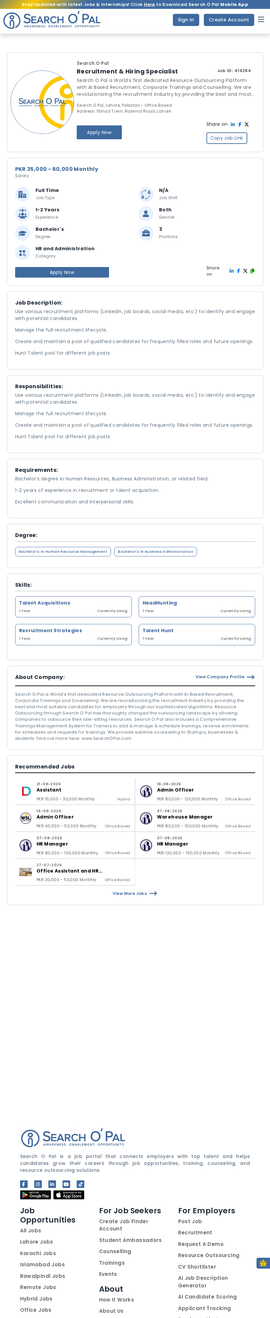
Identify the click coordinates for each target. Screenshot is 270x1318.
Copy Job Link (226, 138)
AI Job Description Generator (203, 1282)
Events (108, 1274)
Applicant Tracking (204, 1308)
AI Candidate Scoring (207, 1296)
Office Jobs (36, 1309)
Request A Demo (201, 1244)
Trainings (112, 1262)
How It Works (116, 1299)
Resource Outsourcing (209, 1255)
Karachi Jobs (38, 1253)
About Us (111, 1310)
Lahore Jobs (36, 1241)
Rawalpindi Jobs (43, 1276)
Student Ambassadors (130, 1240)
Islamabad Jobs (42, 1264)
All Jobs (30, 1230)
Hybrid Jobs (36, 1298)
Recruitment (195, 1232)
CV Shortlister (197, 1266)
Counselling (115, 1251)
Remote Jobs (38, 1287)
